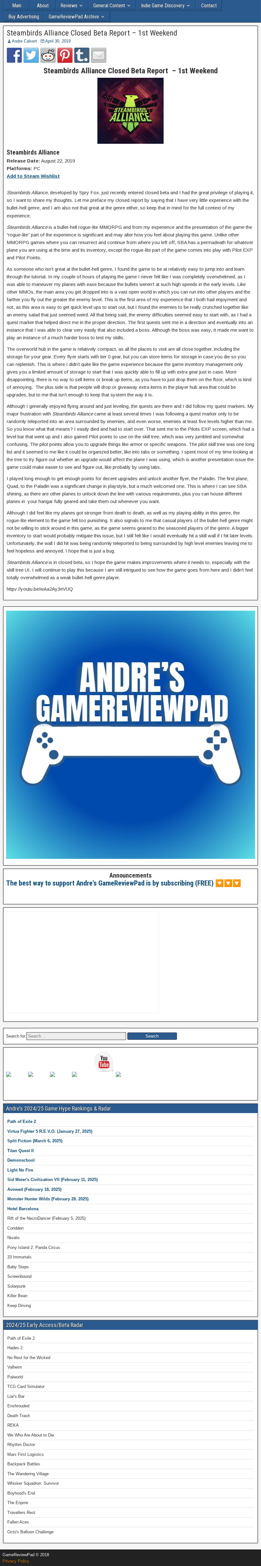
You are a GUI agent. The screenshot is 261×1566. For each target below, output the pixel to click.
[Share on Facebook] (14, 55)
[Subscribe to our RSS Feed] (82, 1082)
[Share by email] (98, 55)
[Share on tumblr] (81, 55)
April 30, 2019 (58, 41)
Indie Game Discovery (163, 6)
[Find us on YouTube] (104, 1062)
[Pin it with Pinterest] (65, 55)
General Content (109, 6)
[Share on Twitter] (31, 55)
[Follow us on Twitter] (38, 1082)
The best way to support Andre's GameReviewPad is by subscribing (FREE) (110, 883)
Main (16, 6)
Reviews (68, 6)
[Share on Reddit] (48, 55)
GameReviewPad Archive (74, 17)
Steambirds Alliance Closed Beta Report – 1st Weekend (92, 33)
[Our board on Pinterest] (60, 1082)
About (43, 6)
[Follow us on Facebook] (16, 1082)
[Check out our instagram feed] (126, 1082)
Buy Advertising (23, 17)
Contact (209, 6)
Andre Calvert (24, 41)
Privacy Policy (16, 1561)
